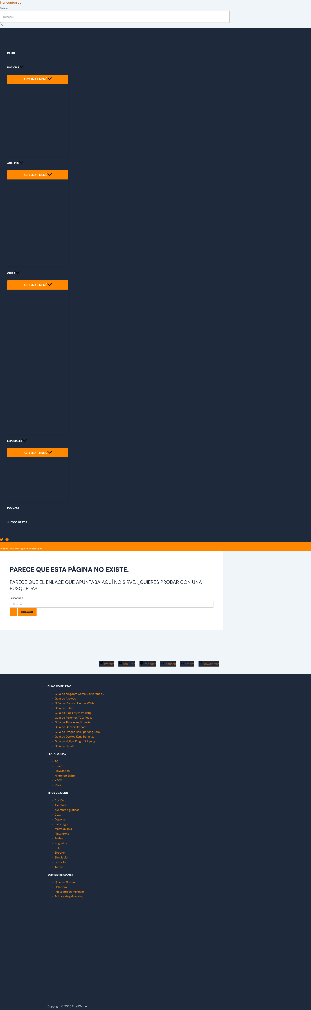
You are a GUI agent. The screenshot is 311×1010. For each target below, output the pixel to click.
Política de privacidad (69, 896)
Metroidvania (63, 829)
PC (56, 761)
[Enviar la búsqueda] (13, 612)
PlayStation (62, 771)
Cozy (58, 814)
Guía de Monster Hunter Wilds (74, 703)
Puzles (59, 838)
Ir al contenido (10, 2)
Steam (59, 766)
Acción (59, 800)
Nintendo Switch (65, 776)
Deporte (60, 819)
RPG (57, 848)
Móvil (58, 785)
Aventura (61, 805)
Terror (59, 867)
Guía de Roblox (65, 708)
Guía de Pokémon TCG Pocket (74, 718)
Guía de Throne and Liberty (73, 722)
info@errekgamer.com (69, 892)
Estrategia (61, 824)
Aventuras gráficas (67, 810)
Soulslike (60, 862)
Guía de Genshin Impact (71, 727)
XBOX (58, 780)
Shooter (60, 852)
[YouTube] (7, 540)
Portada (4, 548)
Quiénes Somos (65, 882)
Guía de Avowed (65, 698)
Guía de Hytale (64, 746)
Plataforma (62, 834)
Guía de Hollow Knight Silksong (75, 741)
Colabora (61, 887)
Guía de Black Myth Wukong (73, 713)
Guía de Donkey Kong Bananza (74, 736)
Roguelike (61, 843)
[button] (21, 67)
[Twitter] (1, 540)
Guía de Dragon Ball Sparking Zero (77, 732)
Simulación (62, 857)
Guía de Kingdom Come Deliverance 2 (79, 694)
